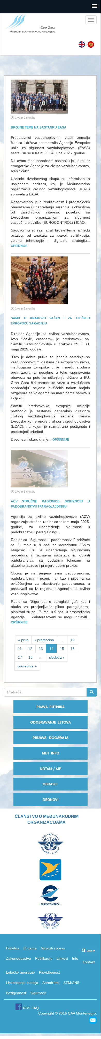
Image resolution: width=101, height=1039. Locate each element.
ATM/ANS (71, 983)
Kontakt (88, 962)
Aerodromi (50, 983)
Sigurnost (38, 993)
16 (73, 649)
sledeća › (56, 657)
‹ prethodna (44, 640)
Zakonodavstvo (18, 958)
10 (73, 640)
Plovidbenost (49, 972)
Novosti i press (53, 948)
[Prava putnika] (50, 706)
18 (30, 657)
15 (62, 649)
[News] (82, 44)
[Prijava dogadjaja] (50, 737)
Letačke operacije (20, 972)
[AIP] (50, 768)
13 (41, 649)
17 (20, 657)
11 (20, 649)
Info (75, 958)
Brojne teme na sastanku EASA (38, 127)
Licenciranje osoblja (22, 983)
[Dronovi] (50, 799)
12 (30, 649)
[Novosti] (91, 44)
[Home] (28, 23)
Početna (12, 948)
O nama (30, 948)
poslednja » (27, 666)
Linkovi (62, 958)
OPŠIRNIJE (19, 246)
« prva (23, 640)
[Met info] (50, 753)
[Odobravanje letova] (50, 722)
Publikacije (43, 958)
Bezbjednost (16, 993)
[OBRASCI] (50, 784)
